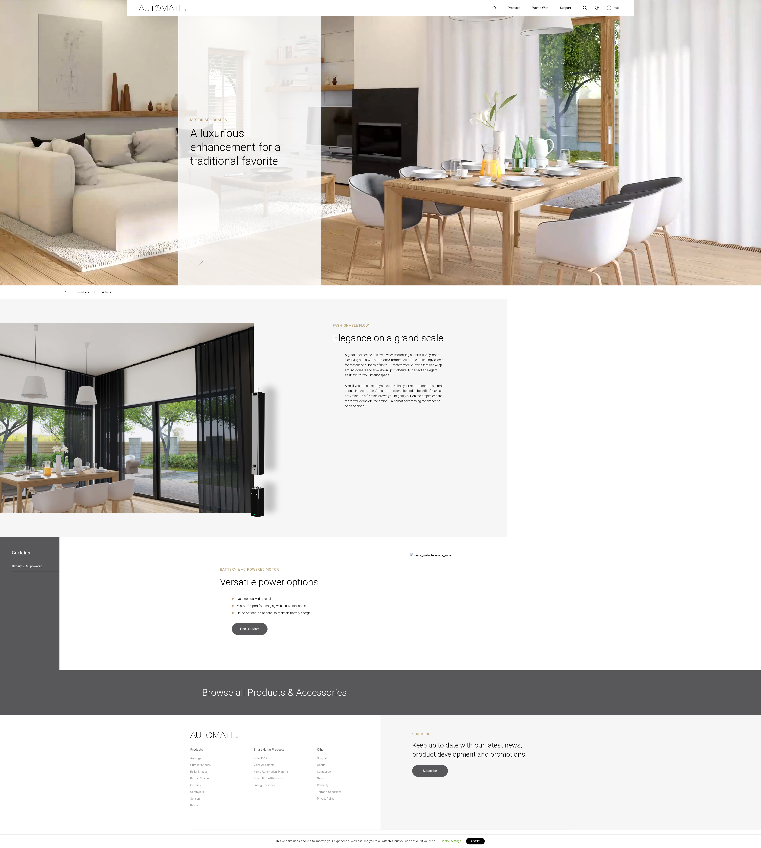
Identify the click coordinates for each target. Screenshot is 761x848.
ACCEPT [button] (475, 841)
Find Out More (250, 629)
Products (83, 292)
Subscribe (430, 771)
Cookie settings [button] (451, 841)
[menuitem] (494, 8)
